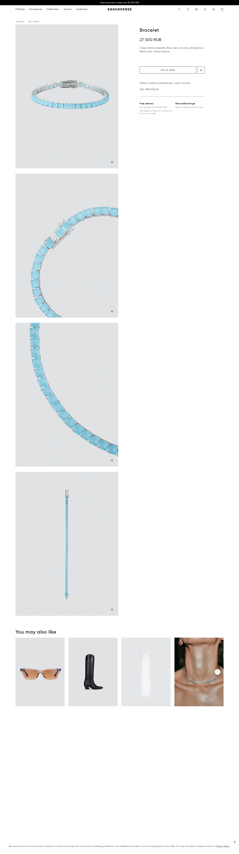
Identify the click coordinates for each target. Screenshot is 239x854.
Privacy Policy (223, 846)
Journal (67, 9)
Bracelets (33, 21)
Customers (82, 9)
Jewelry (19, 21)
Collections (53, 9)
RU (196, 9)
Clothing (20, 9)
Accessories (35, 9)
